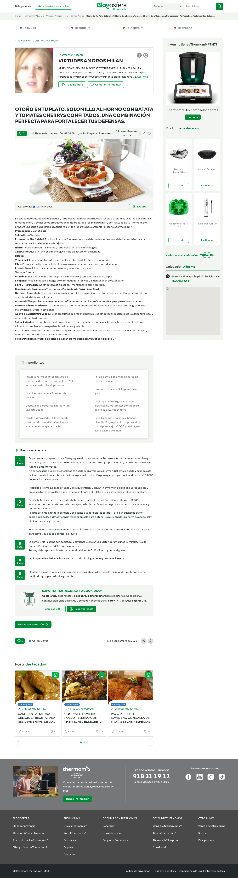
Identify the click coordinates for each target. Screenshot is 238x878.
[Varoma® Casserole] (207, 152)
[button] (168, 6)
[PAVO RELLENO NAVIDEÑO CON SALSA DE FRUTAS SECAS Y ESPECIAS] (130, 689)
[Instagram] (210, 777)
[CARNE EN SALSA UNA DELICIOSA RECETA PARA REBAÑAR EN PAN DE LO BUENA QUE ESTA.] (37, 689)
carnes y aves (77, 16)
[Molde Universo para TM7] (178, 207)
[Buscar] (219, 6)
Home (18, 16)
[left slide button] (18, 742)
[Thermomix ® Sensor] (207, 207)
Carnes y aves (25, 704)
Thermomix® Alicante (33, 16)
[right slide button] (150, 742)
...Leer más (142, 76)
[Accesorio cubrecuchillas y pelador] (178, 152)
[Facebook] (188, 777)
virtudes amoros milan (57, 16)
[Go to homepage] (111, 6)
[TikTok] (222, 777)
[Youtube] (199, 777)
